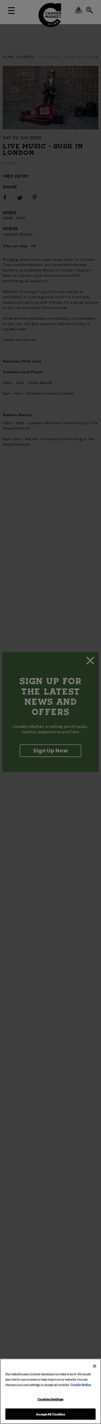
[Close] (94, 1366)
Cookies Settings (50, 1398)
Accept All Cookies (50, 1413)
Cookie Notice (80, 1384)
